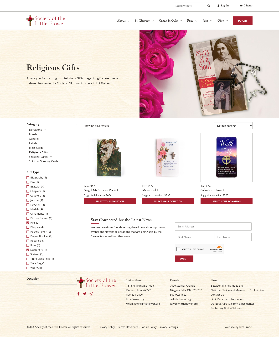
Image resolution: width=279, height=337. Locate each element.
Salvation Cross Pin (214, 190)
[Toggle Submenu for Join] (211, 20)
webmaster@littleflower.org (143, 303)
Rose (33, 245)
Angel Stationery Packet (101, 190)
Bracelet (35, 186)
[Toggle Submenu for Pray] (196, 20)
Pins (33, 222)
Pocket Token (38, 231)
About (121, 21)
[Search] (208, 6)
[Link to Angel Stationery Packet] (110, 157)
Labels (33, 143)
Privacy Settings (168, 327)
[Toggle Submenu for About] (128, 20)
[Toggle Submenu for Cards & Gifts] (180, 20)
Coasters (35, 195)
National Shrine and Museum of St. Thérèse (237, 290)
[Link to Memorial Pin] (168, 157)
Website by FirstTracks (239, 327)
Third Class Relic (40, 258)
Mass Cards (36, 147)
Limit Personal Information (227, 299)
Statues (35, 254)
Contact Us (217, 294)
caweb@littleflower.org (184, 303)
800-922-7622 (178, 294)
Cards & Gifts (168, 21)
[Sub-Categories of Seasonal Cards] (51, 156)
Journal (34, 200)
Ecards (33, 134)
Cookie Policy (149, 327)
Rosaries (35, 240)
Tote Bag (36, 263)
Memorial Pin (152, 190)
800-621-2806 (134, 294)
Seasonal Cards (38, 157)
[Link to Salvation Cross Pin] (226, 157)
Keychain (35, 204)
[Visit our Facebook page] (78, 294)
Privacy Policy (107, 327)
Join (205, 21)
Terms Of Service (127, 327)
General (34, 138)
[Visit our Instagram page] (91, 294)
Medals (34, 209)
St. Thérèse (142, 21)
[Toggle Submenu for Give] (226, 20)
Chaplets (35, 191)
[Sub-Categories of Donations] (45, 129)
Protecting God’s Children (226, 308)
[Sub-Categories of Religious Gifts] (51, 152)
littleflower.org (135, 299)
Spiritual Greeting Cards (43, 161)
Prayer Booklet (39, 236)
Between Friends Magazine (227, 285)
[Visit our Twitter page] (84, 294)
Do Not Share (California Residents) (232, 303)
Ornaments (37, 213)
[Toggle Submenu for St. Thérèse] (152, 20)
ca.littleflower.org (180, 299)
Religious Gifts (38, 152)
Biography (36, 177)
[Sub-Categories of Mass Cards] (46, 147)
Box (32, 182)
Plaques (35, 227)
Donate (243, 20)
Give (220, 21)
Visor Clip (36, 268)
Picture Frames (39, 218)
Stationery (36, 249)
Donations (35, 129)
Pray (190, 21)
